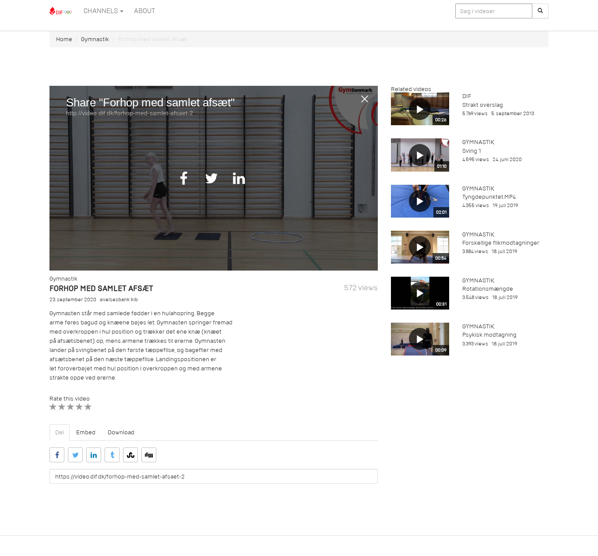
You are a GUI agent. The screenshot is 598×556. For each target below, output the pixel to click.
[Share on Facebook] (56, 454)
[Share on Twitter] (75, 454)
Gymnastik (95, 39)
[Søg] (540, 11)
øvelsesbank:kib (119, 299)
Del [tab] (59, 432)
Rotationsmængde (487, 289)
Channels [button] (101, 11)
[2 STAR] (62, 407)
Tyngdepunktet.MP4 (489, 197)
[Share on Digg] (148, 454)
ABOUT (144, 11)
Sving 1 (471, 151)
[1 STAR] (53, 407)
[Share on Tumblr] (112, 454)
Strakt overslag (482, 105)
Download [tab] (121, 432)
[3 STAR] (70, 407)
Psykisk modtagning (489, 335)
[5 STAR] (88, 407)
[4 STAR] (79, 407)
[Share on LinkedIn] (93, 454)
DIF (466, 96)
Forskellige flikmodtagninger (500, 243)
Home (64, 39)
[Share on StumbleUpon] (130, 454)
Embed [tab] (85, 432)
